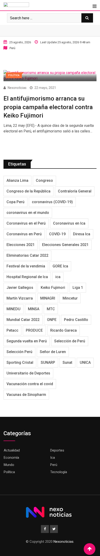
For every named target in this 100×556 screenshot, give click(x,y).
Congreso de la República (28, 191)
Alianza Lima (17, 180)
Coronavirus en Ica (69, 223)
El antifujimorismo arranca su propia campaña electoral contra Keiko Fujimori (48, 107)
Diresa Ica (81, 234)
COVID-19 (57, 234)
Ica (52, 457)
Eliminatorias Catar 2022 (27, 255)
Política (9, 472)
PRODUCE (34, 330)
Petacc (12, 330)
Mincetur (70, 298)
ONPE (52, 319)
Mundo (9, 465)
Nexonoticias (17, 88)
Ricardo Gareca (63, 330)
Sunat (67, 362)
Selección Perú (19, 352)
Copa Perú (15, 202)
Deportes (57, 450)
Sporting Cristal (20, 362)
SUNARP (48, 362)
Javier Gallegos (20, 287)
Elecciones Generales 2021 (65, 245)
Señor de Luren (53, 352)
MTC (51, 309)
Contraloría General (74, 191)
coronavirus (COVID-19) (52, 202)
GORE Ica (60, 266)
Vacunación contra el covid (30, 384)
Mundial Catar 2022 (23, 319)
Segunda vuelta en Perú (27, 341)
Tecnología (58, 472)
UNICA (85, 362)
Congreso (44, 180)
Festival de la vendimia (26, 266)
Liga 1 (78, 287)
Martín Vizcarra (20, 298)
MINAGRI (47, 298)
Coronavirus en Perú (24, 234)
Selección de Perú (69, 341)
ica (57, 277)
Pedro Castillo (76, 319)
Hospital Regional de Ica (27, 277)
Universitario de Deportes (28, 373)
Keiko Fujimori (53, 287)
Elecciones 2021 (21, 245)
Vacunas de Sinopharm (26, 394)
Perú (53, 465)
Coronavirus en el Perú (26, 223)
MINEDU (13, 309)
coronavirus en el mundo (28, 212)
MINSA (33, 309)
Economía (11, 457)
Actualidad (12, 450)
